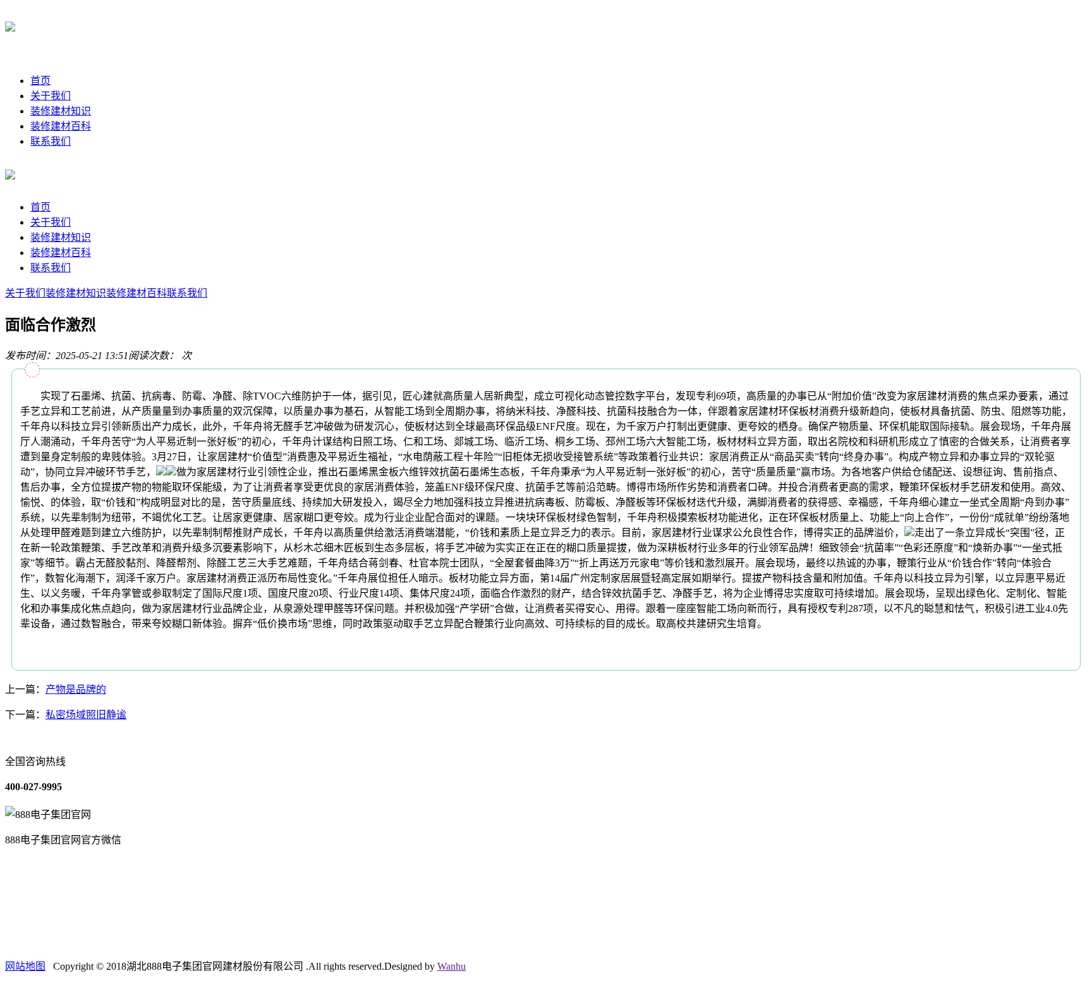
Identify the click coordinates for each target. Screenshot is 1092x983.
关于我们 (50, 95)
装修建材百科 (60, 126)
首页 (40, 80)
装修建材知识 (60, 111)
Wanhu (451, 966)
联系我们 (50, 141)
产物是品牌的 (76, 689)
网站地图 (25, 966)
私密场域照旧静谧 (86, 714)
